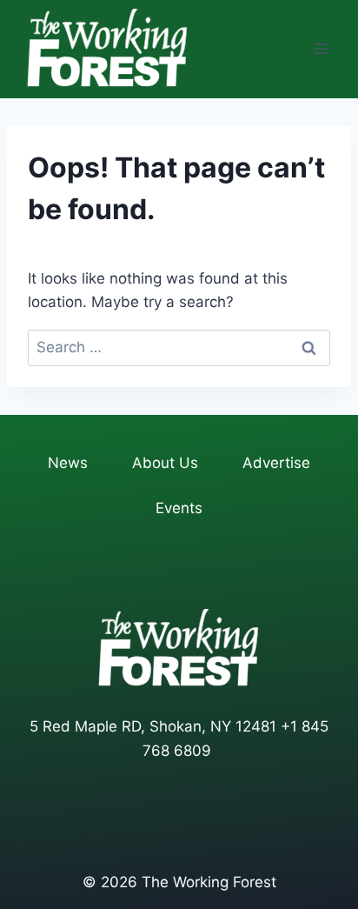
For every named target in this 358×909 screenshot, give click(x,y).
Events (179, 508)
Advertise (276, 462)
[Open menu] (321, 49)
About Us (165, 462)
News (68, 462)
